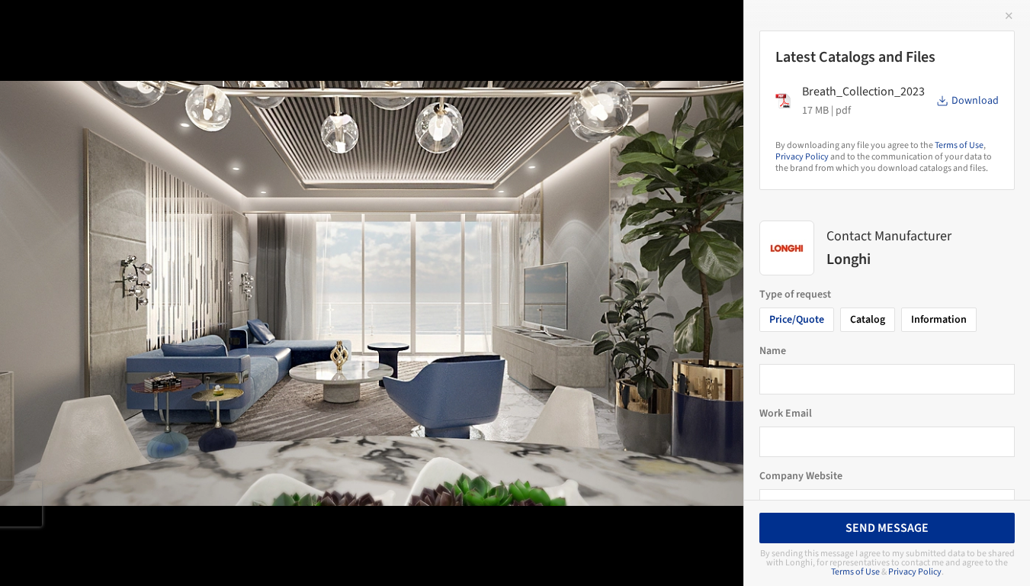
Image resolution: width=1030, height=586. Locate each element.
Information (939, 319)
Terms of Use (959, 145)
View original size (178, 554)
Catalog (867, 319)
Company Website (800, 476)
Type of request (795, 294)
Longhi (406, 27)
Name (772, 351)
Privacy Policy (802, 156)
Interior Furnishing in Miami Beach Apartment (197, 27)
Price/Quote (796, 319)
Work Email (785, 413)
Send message (887, 528)
